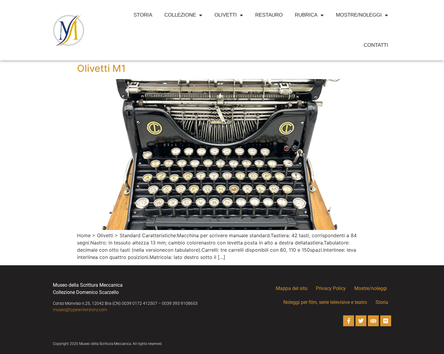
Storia (143, 15)
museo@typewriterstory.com (80, 309)
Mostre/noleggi (359, 15)
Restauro (269, 15)
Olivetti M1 (101, 68)
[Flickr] (385, 320)
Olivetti (225, 15)
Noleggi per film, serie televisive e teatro (325, 302)
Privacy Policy (331, 288)
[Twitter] (361, 320)
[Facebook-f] (348, 320)
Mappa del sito (291, 288)
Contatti (376, 45)
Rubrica (306, 15)
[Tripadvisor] (373, 320)
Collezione (180, 15)
